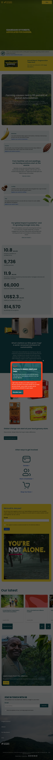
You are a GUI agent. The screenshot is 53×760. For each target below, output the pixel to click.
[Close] (43, 360)
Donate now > (17, 392)
